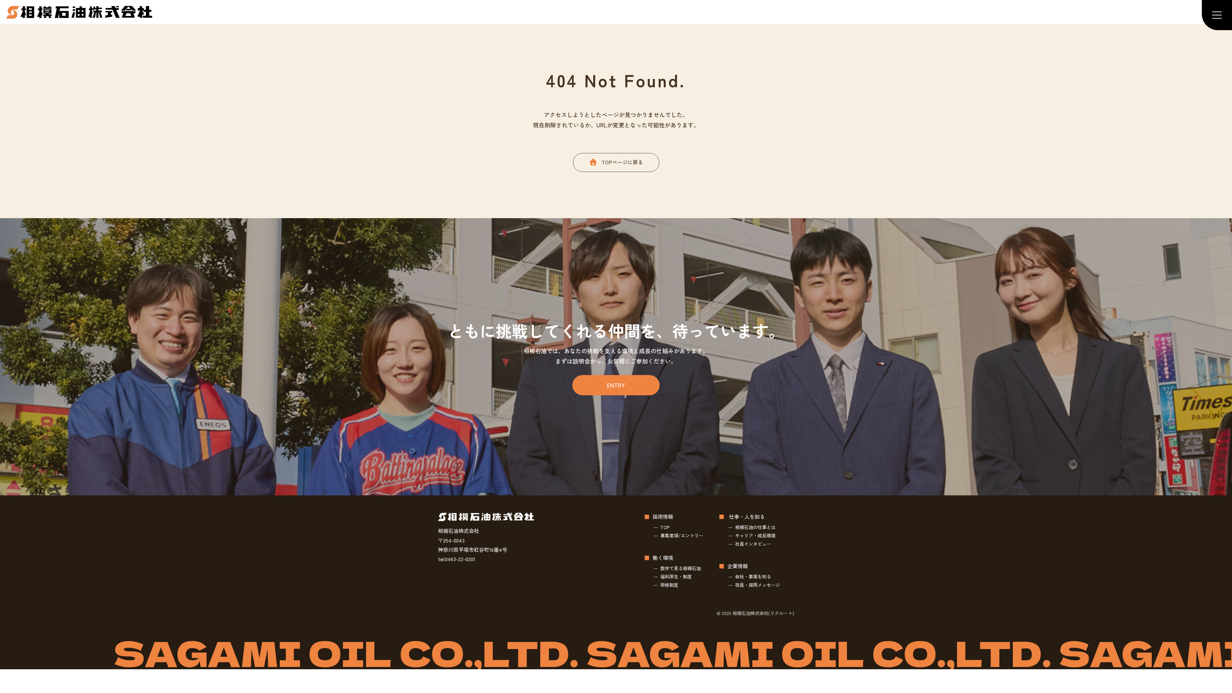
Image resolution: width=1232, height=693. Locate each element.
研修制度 (669, 584)
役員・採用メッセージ (757, 584)
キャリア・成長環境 (755, 535)
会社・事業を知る (753, 576)
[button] (616, 162)
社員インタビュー (753, 543)
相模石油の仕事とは (755, 527)
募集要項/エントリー (681, 535)
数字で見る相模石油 (680, 568)
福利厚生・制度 (676, 576)
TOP (665, 527)
